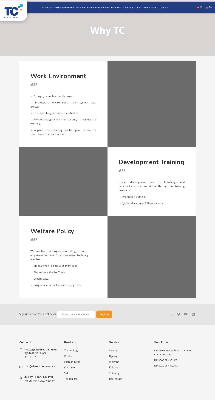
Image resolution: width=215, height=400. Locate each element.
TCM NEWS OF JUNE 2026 (165, 360)
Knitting (114, 367)
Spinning (114, 373)
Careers (153, 7)
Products (80, 7)
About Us (47, 7)
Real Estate (93, 7)
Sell (66, 373)
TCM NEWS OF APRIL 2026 (166, 365)
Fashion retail (72, 362)
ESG (145, 7)
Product (69, 356)
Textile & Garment (64, 7)
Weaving (114, 362)
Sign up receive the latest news (37, 314)
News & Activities (132, 7)
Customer (70, 367)
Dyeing (113, 356)
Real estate (115, 379)
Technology (71, 350)
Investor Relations (111, 7)
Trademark (70, 379)
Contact (164, 7)
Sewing (113, 350)
